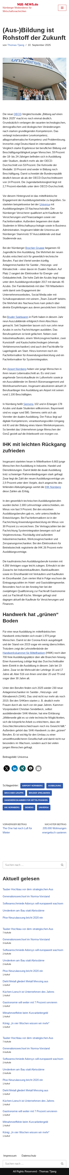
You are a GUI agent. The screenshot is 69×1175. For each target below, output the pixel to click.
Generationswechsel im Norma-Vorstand (26, 896)
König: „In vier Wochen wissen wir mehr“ (26, 1023)
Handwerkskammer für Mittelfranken (24, 652)
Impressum (10, 1155)
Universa (44, 204)
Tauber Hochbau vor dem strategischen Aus (28, 889)
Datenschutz (29, 1155)
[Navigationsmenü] (62, 8)
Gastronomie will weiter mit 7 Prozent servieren (30, 1002)
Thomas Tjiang (15, 45)
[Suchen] (62, 864)
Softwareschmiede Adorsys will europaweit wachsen (33, 903)
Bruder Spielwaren (17, 316)
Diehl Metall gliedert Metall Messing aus (25, 981)
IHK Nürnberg (53, 486)
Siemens (28, 403)
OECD (17, 114)
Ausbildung (54, 786)
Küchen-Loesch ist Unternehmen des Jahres (28, 991)
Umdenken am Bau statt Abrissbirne (23, 910)
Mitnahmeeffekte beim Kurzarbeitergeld (25, 1012)
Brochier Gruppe (34, 247)
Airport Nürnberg (16, 368)
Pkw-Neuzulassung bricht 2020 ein (23, 917)
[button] (7, 768)
